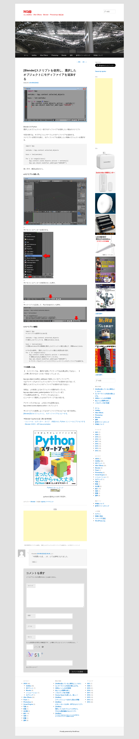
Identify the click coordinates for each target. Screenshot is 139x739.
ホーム (26, 55)
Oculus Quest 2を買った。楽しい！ (66, 695)
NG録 (27, 11)
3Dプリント (99, 463)
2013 (96, 448)
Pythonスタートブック (55, 487)
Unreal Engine (100, 475)
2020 (96, 434)
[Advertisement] (55, 526)
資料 (71, 55)
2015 (96, 446)
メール (30, 626)
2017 (96, 441)
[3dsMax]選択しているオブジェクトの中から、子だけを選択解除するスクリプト (67, 708)
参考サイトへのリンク (83, 55)
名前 (29, 615)
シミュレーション (100, 477)
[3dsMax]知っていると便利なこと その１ (68, 683)
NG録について (98, 55)
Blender (64, 55)
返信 (34, 562)
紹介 (96, 489)
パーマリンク (50, 502)
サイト (30, 637)
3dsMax (34, 55)
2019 (96, 437)
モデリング (98, 479)
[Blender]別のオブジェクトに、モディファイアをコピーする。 (46, 413)
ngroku (43, 502)
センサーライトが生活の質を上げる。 (67, 686)
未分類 (97, 486)
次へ (85, 62)
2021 (96, 432)
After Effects (44, 55)
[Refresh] (42, 653)
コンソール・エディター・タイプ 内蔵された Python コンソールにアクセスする (55, 421)
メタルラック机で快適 (102, 403)
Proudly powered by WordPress (69, 731)
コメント (30, 585)
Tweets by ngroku (100, 71)
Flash (97, 470)
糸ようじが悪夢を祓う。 (103, 401)
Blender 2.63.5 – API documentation (37, 424)
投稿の (99, 516)
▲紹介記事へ (99, 314)
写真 (96, 482)
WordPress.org (100, 521)
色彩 (96, 491)
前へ (79, 62)
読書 (96, 493)
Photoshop (54, 55)
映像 (96, 484)
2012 (96, 451)
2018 (96, 439)
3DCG (97, 459)
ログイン (98, 514)
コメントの (100, 518)
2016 (96, 444)
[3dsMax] (67, 714)
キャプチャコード (31, 667)
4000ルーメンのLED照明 (103, 398)
